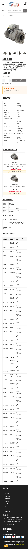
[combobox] (15, 10)
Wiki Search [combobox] (4, 10)
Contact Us (7, 511)
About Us (7, 501)
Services (7, 493)
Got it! (6, 546)
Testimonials (7, 498)
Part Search (7, 496)
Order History (7, 503)
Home (3, 15)
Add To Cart (18, 80)
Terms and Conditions (9, 508)
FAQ (6, 506)
